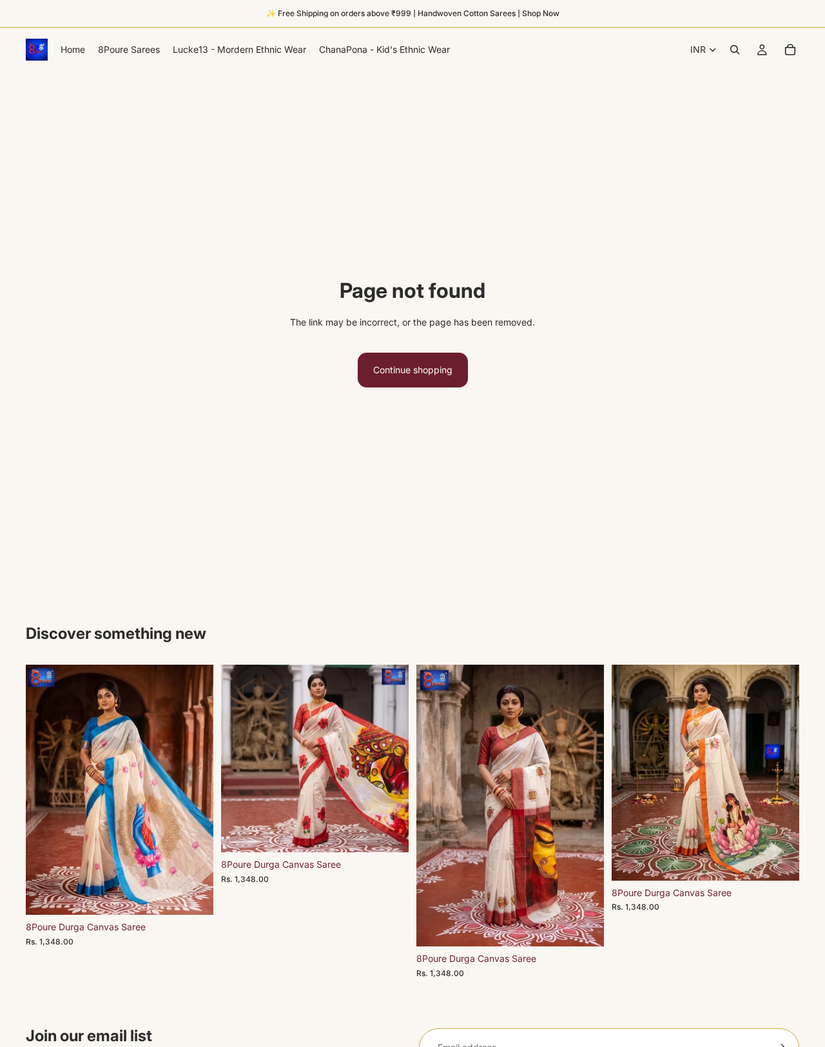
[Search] (735, 49)
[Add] (193, 895)
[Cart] (790, 49)
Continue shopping (412, 369)
